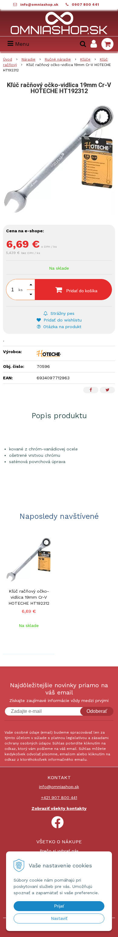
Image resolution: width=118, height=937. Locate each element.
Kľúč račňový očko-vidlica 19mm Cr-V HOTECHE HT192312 (28, 597)
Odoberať (97, 711)
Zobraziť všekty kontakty (59, 808)
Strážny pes (61, 313)
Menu (21, 44)
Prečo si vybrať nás (59, 850)
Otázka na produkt (61, 326)
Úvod (7, 59)
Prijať (59, 906)
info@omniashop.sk (39, 4)
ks (20, 290)
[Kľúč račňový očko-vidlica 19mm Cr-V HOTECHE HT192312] (59, 158)
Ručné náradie (58, 59)
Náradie (28, 59)
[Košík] (107, 44)
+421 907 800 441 (59, 797)
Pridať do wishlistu (62, 320)
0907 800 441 (85, 4)
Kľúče (85, 59)
